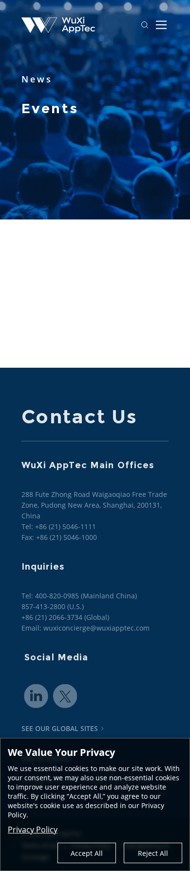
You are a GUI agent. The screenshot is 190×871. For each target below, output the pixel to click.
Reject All (153, 853)
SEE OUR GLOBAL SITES (59, 728)
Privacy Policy (32, 829)
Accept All (87, 853)
